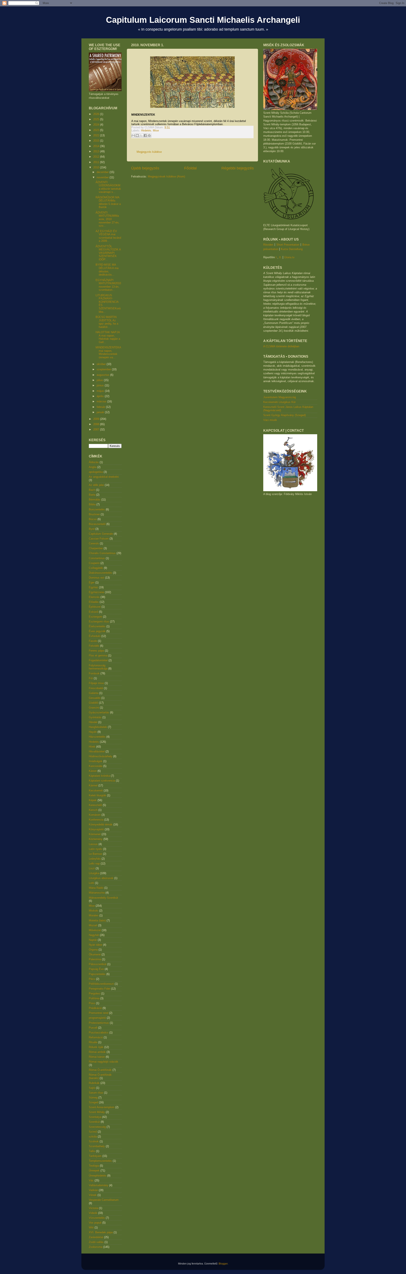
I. (276, 257)
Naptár (93, 939)
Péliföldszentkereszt (101, 983)
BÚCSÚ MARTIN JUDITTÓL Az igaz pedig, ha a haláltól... (107, 322)
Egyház (93, 587)
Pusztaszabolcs (98, 1032)
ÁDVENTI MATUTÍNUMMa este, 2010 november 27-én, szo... (107, 219)
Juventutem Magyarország (279, 397)
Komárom (95, 814)
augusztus (103, 374)
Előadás (94, 601)
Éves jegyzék (97, 631)
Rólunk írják (96, 1047)
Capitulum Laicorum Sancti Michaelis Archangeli (203, 19)
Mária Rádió (96, 887)
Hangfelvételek (98, 727)
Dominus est (96, 577)
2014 (96, 146)
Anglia (92, 467)
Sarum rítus (96, 1092)
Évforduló (94, 636)
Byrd (92, 528)
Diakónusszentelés (100, 572)
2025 (96, 119)
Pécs (92, 979)
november (103, 177)
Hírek (92, 746)
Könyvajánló (96, 829)
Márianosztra (97, 892)
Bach (92, 489)
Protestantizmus (99, 1022)
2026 (96, 114)
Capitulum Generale (101, 533)
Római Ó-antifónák (100, 1069)
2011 (96, 162)
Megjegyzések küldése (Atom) (166, 176)
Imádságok (95, 761)
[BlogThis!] (137, 135)
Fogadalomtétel (98, 660)
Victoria (93, 1208)
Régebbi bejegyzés (237, 168)
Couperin (94, 563)
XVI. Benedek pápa (101, 1232)
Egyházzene (96, 592)
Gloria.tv (289, 257)
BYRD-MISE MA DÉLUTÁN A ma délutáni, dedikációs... (107, 269)
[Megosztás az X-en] (141, 135)
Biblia (92, 504)
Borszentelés (97, 509)
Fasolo (93, 640)
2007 (96, 429)
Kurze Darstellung (292, 249)
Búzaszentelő (97, 524)
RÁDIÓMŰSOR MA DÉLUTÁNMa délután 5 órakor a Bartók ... (108, 202)
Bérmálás (94, 499)
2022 (96, 135)
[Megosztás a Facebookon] (145, 135)
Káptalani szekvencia (102, 780)
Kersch (93, 809)
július (100, 380)
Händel (93, 722)
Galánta (93, 693)
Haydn (93, 731)
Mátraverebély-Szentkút (103, 897)
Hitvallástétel (97, 751)
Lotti (91, 882)
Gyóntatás (95, 717)
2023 (96, 130)
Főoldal (190, 168)
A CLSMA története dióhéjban (281, 346)
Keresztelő (95, 805)
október (102, 364)
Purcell (93, 1027)
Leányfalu (95, 858)
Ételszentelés (97, 626)
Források (94, 673)
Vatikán (93, 1190)
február (101, 406)
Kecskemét (96, 790)
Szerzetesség (97, 1126)
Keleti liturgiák (97, 795)
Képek (93, 800)
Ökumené (95, 954)
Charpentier (96, 548)
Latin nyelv (95, 849)
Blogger (223, 1263)
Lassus (93, 844)
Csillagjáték (96, 567)
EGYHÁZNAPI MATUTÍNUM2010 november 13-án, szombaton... (108, 285)
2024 (96, 124)
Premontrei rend (98, 1012)
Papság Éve (96, 969)
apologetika (96, 471)
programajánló (97, 1017)
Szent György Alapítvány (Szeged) (284, 415)
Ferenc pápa (96, 650)
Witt (91, 1227)
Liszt (92, 868)
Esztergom (95, 616)
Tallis (92, 1151)
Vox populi (95, 1222)
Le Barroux (95, 853)
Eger (92, 582)
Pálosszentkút (97, 964)
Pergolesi (94, 993)
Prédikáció (95, 1008)
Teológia (94, 1165)
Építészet (95, 606)
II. (280, 257)
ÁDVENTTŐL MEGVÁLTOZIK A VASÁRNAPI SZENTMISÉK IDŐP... (108, 253)
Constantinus (97, 558)
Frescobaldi (96, 688)
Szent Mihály (97, 1112)
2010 (96, 167)
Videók (93, 1212)
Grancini (94, 707)
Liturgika (94, 873)
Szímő (93, 1131)
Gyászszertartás (99, 712)
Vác (91, 1180)
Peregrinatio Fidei (99, 988)
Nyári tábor (95, 944)
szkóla (93, 1136)
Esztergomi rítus (99, 621)
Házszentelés (97, 736)
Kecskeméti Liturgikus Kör (279, 402)
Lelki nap (94, 863)
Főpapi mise (96, 683)
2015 (96, 140)
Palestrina (95, 959)
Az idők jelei (96, 485)
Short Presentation (287, 244)
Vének (93, 1195)
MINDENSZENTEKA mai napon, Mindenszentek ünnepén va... (108, 352)
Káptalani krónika (99, 775)
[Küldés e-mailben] (133, 135)
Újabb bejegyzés (145, 168)
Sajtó (92, 1087)
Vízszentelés (97, 1217)
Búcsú (93, 519)
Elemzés (94, 597)
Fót (91, 678)
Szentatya (95, 1116)
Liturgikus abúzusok (101, 878)
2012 (96, 156)
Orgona (93, 949)
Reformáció (96, 1037)
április (101, 396)
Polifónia (94, 998)
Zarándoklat (96, 1237)
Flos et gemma (98, 655)
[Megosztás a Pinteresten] (149, 135)
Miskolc (93, 910)
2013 (96, 151)
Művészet (95, 930)
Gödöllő (93, 702)
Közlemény (96, 839)
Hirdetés (146, 130)
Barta (92, 494)
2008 (96, 424)
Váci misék (270, 420)
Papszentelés (97, 974)
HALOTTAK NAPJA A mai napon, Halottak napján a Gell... (108, 337)
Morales (94, 915)
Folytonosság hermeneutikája (98, 667)
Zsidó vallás (96, 1242)
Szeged (93, 1102)
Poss (92, 1003)
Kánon (93, 770)
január (101, 412)
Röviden (268, 244)
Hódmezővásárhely (100, 756)
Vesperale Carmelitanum (104, 1199)
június (101, 385)
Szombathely (97, 1146)
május (101, 390)
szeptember (104, 369)
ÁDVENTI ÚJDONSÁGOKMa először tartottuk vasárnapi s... (108, 187)
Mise (156, 130)
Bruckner (94, 514)
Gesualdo (94, 697)
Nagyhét (94, 935)
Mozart (93, 925)
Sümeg (93, 1097)
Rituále (93, 1042)
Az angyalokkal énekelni (104, 476)
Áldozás (94, 462)
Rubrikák (94, 1083)
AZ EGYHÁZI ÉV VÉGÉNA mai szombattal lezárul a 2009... (108, 236)
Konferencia (96, 819)
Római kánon (97, 1056)
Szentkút (94, 1121)
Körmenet (95, 834)
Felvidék (94, 645)
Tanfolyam (95, 1156)
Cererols (94, 543)
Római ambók (97, 1052)
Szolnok (94, 1141)
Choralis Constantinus (102, 553)
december (103, 172)
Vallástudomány (98, 1185)
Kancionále (95, 766)
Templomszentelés (100, 1160)
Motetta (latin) (97, 920)
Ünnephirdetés (97, 1175)
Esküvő (93, 611)
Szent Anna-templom (101, 1107)
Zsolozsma (95, 1246)
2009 (96, 419)
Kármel (93, 785)
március (102, 401)
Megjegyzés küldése (149, 151)
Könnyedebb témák (100, 824)
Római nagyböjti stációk (103, 1061)
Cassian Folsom (99, 538)
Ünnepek (94, 1170)
